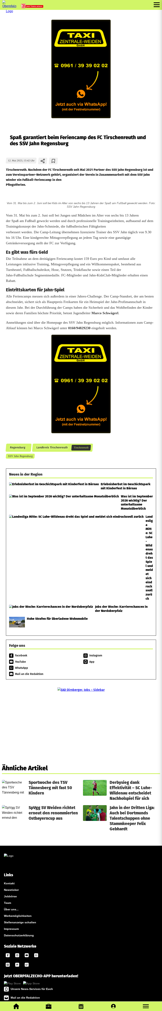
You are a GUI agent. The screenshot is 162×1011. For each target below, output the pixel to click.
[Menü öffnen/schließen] (157, 4)
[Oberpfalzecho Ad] (32, 7)
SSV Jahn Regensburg (20, 456)
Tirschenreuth (81, 447)
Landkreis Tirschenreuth (52, 447)
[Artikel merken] (53, 161)
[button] (146, 1006)
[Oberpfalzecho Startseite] (9, 11)
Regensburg (17, 447)
